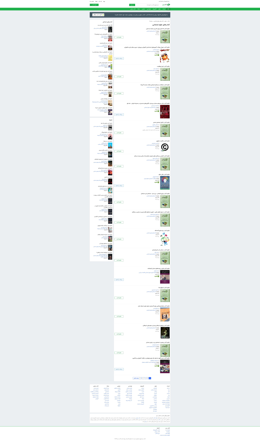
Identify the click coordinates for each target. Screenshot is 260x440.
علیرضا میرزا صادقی (154, 214)
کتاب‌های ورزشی (104, 237)
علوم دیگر (155, 411)
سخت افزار (142, 397)
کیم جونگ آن (103, 227)
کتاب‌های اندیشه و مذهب (102, 144)
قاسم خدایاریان (155, 143)
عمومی (143, 9)
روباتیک (130, 398)
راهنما (96, 1)
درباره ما (168, 431)
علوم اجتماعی (147, 107)
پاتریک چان (156, 68)
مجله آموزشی (106, 398)
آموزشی (96, 398)
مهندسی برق (129, 393)
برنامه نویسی (141, 393)
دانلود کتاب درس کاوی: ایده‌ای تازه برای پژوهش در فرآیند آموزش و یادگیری (151, 358)
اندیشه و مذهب (154, 390)
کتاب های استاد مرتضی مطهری (149, 130)
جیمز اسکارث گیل (103, 134)
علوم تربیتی (153, 51)
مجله (139, 9)
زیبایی (119, 393)
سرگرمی (118, 395)
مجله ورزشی (106, 397)
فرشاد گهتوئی (155, 176)
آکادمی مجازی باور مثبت (101, 109)
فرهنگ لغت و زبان (166, 404)
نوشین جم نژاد (103, 170)
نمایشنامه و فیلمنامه (166, 402)
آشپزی (119, 390)
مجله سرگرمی (106, 393)
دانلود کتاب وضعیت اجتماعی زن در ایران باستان (158, 342)
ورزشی (119, 402)
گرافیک (142, 402)
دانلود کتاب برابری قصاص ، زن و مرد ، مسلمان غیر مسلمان (155, 193)
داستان (168, 388)
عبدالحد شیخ (155, 158)
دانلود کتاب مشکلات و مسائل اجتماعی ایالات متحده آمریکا (155, 85)
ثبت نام (100, 1)
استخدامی (149, 51)
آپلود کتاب (94, 4)
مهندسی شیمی (129, 397)
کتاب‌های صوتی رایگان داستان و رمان (100, 28)
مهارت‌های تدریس (152, 362)
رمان (169, 390)
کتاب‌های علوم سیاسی (103, 102)
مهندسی (149, 9)
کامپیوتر (154, 9)
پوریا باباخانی (155, 49)
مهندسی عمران (129, 390)
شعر (169, 391)
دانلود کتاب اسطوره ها (164, 287)
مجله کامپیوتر (106, 388)
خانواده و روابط (117, 391)
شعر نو (168, 393)
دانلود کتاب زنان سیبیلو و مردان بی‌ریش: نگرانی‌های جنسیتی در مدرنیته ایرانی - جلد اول (148, 103)
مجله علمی (107, 400)
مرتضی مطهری (155, 124)
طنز (169, 395)
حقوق (156, 404)
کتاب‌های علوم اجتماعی (151, 31)
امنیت (143, 391)
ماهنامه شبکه (103, 36)
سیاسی (155, 400)
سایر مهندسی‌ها (129, 400)
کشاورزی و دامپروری (153, 407)
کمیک (168, 397)
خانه (168, 9)
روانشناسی (155, 397)
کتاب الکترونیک (156, 430)
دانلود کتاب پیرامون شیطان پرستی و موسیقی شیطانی (156, 325)
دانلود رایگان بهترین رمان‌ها (102, 84)
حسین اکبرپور (103, 64)
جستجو (132, 5)
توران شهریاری (155, 344)
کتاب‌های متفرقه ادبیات (103, 219)
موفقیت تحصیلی (152, 178)
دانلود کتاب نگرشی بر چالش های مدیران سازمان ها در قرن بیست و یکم (152, 156)
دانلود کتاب (119, 37)
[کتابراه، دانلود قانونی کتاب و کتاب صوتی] (156, 55)
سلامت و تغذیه (117, 397)
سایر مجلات (107, 405)
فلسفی (155, 402)
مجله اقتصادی (106, 395)
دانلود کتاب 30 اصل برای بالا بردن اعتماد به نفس (158, 29)
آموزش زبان (167, 405)
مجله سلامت (106, 402)
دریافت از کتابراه (119, 58)
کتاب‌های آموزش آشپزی (102, 76)
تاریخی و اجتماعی (95, 393)
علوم (159, 9)
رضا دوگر (156, 252)
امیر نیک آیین (103, 100)
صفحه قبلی (136, 378)
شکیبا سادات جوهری (102, 55)
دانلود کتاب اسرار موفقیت (163, 66)
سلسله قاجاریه (153, 107)
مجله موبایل (107, 390)
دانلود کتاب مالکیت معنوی (163, 141)
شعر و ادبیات (96, 388)
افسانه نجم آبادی (154, 105)
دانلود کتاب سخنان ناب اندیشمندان (161, 250)
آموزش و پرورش (145, 362)
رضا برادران (156, 271)
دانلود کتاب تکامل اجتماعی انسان (161, 122)
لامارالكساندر (155, 308)
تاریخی (155, 393)
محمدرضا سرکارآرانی (154, 360)
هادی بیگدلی (104, 143)
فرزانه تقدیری (103, 161)
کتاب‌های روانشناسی (103, 57)
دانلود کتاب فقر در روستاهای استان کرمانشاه (159, 268)
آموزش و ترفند (141, 390)
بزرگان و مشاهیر (117, 388)
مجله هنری (107, 404)
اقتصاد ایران (153, 272)
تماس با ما (92, 1)
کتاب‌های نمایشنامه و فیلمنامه (101, 46)
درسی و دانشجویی (153, 405)
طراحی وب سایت (141, 400)
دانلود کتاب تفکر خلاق (164, 174)
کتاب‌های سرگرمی (104, 37)
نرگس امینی (104, 27)
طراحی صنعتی (129, 388)
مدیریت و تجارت (95, 395)
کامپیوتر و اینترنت (140, 404)
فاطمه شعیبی (103, 92)
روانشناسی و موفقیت (94, 391)
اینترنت (142, 388)
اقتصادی (155, 388)
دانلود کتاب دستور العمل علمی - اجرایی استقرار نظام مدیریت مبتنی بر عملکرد (151, 212)
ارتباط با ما (168, 430)
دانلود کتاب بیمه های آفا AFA (162, 230)
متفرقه (119, 405)
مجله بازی (107, 391)
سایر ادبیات (167, 407)
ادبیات (164, 9)
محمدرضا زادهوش (103, 188)
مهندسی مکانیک (129, 395)
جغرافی (155, 395)
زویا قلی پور (104, 179)
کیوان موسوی (103, 75)
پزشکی (155, 391)
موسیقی (118, 400)
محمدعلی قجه (103, 245)
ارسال (145, 421)
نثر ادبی (168, 398)
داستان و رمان (95, 390)
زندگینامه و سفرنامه (166, 400)
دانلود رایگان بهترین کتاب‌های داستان (100, 126)
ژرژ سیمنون (104, 152)
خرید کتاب (157, 433)
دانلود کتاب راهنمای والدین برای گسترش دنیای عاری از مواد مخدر (154, 306)
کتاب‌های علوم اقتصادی (103, 66)
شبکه (143, 398)
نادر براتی (104, 125)
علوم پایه (155, 409)
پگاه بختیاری (104, 83)
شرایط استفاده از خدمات (165, 435)
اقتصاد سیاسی (142, 272)
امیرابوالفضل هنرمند (102, 254)
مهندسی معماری (129, 391)
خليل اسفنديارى (155, 290)
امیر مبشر (104, 236)
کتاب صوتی (132, 9)
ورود (104, 1)
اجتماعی (155, 398)
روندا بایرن (104, 45)
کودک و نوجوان (117, 398)
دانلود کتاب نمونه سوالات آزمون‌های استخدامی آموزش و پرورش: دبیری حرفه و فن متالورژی (147, 47)
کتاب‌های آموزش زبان (103, 200)
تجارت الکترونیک (141, 395)
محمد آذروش (103, 198)
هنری (119, 404)
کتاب (159, 419)
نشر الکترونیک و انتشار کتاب (164, 1)
